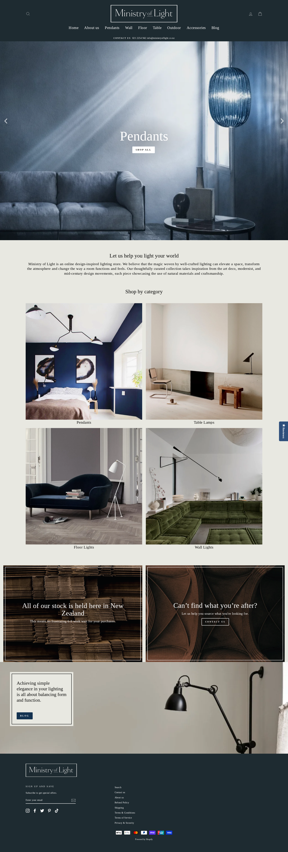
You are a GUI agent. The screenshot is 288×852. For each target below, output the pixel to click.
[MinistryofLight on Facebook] (35, 811)
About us (91, 28)
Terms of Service (123, 817)
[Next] (282, 120)
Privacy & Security (124, 823)
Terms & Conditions (125, 812)
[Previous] (6, 120)
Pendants (112, 28)
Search (118, 787)
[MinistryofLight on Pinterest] (49, 811)
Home (73, 28)
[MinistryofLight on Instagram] (28, 811)
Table (157, 28)
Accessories (196, 28)
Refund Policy (122, 802)
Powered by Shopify (144, 839)
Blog (215, 28)
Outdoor (174, 28)
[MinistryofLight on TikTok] (57, 811)
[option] (144, 38)
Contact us (120, 792)
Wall (128, 28)
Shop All (143, 149)
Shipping (119, 807)
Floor (142, 28)
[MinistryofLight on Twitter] (42, 811)
